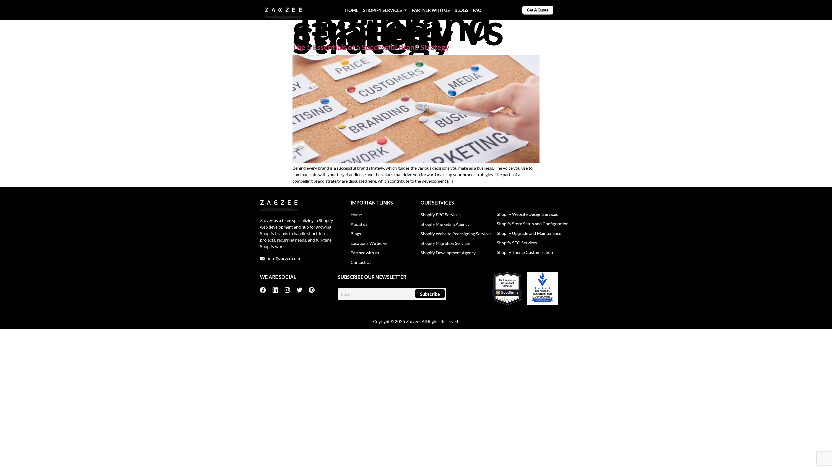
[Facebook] (266, 290)
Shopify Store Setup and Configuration (533, 223)
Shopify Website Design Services (527, 214)
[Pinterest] (315, 290)
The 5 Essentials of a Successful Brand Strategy (370, 47)
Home (356, 214)
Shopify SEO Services (517, 242)
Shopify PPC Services (440, 214)
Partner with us (365, 252)
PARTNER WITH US (431, 10)
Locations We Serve (369, 243)
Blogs (356, 233)
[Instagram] (290, 290)
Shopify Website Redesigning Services (456, 233)
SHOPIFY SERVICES (382, 10)
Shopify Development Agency (448, 252)
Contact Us (361, 262)
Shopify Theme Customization (525, 252)
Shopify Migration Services (446, 243)
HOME (351, 10)
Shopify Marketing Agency (445, 224)
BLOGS (461, 10)
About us (359, 224)
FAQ (477, 10)
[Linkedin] (278, 290)
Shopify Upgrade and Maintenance (529, 233)
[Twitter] (302, 290)
